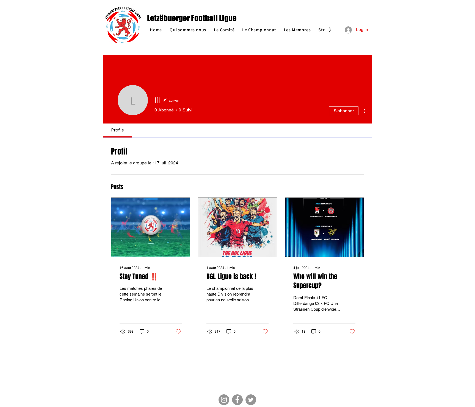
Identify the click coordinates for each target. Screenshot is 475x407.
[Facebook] (237, 399)
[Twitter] (250, 399)
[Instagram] (224, 399)
